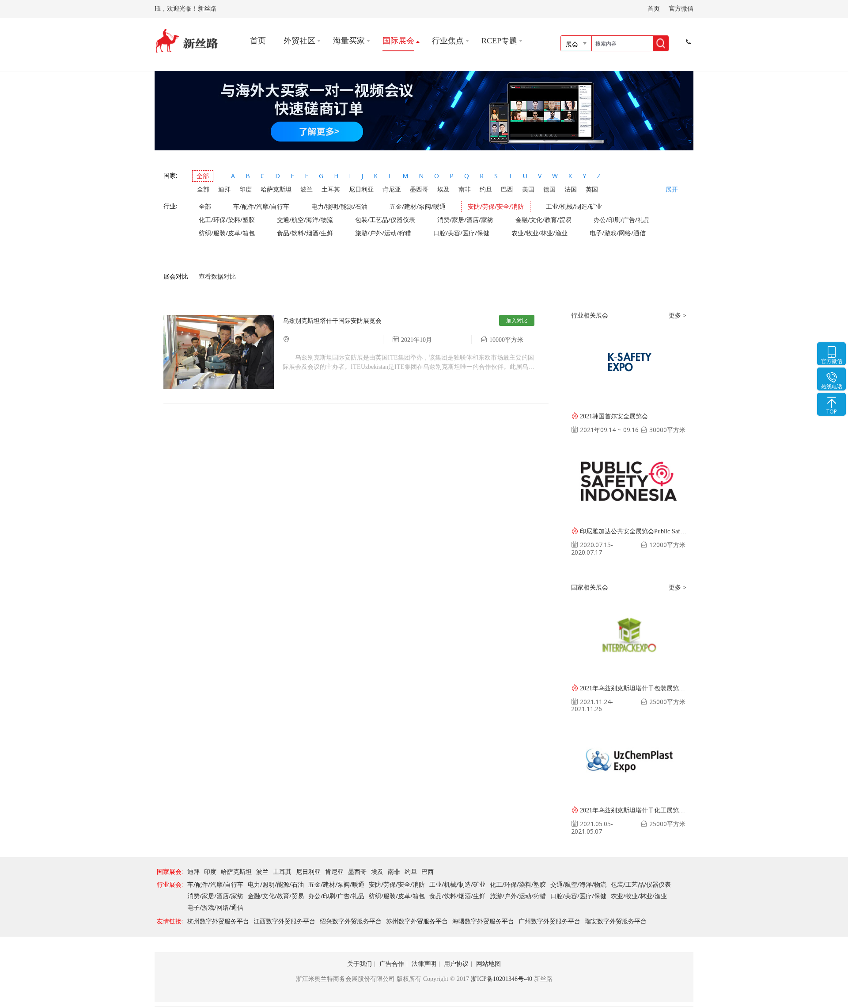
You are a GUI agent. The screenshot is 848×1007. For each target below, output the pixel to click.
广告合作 (391, 964)
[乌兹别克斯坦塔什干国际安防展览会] (218, 386)
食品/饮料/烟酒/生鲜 (305, 233)
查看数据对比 (217, 276)
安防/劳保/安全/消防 (496, 206)
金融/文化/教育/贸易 (543, 219)
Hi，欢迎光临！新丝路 (185, 8)
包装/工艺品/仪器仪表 (385, 219)
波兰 (306, 189)
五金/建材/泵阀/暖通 (418, 206)
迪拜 (224, 189)
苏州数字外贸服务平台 (417, 921)
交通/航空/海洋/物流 (305, 219)
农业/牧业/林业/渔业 (539, 233)
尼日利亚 (361, 189)
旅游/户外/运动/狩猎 (383, 233)
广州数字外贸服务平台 (549, 921)
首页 (653, 8)
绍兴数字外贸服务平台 (351, 921)
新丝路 (187, 40)
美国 (528, 189)
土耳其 (331, 189)
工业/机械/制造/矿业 (574, 206)
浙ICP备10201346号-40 (501, 979)
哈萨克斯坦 (276, 189)
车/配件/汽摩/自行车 (261, 206)
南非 (464, 189)
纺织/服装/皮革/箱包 (227, 233)
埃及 (443, 189)
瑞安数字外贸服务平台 (616, 921)
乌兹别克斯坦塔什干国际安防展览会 (332, 321)
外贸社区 (299, 40)
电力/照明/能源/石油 (339, 206)
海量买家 (349, 40)
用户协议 (456, 964)
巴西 (507, 189)
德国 (549, 189)
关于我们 (359, 964)
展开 (672, 189)
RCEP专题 (499, 40)
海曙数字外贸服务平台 (483, 921)
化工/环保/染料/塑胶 (227, 219)
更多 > (677, 315)
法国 (570, 189)
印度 (245, 189)
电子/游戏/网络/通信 (618, 233)
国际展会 (398, 40)
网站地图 (488, 964)
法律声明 (424, 964)
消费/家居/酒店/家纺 (465, 219)
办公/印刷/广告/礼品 (622, 219)
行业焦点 (448, 40)
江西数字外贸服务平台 (284, 921)
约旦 (486, 189)
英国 (592, 189)
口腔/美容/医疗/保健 (461, 233)
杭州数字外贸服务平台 (218, 921)
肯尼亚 (391, 189)
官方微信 (681, 8)
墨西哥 (419, 189)
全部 (203, 176)
